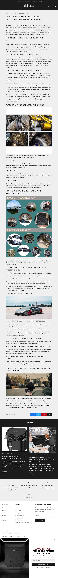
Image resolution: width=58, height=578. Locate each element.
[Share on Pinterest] (44, 414)
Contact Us (17, 525)
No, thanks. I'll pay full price (43, 567)
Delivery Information (20, 515)
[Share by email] (49, 414)
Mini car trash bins (7, 453)
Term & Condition (19, 510)
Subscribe (40, 520)
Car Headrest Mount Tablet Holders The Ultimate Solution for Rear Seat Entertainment (42, 459)
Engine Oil (4, 515)
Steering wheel (6, 508)
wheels (4, 520)
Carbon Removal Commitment (22, 522)
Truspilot (13, 490)
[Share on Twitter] (38, 414)
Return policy (18, 513)
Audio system (5, 513)
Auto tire (4, 510)
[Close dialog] (54, 539)
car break (4, 518)
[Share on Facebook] (33, 414)
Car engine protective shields (22, 13)
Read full (4, 471)
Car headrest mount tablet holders (38, 455)
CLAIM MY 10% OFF (43, 564)
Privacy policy (18, 508)
